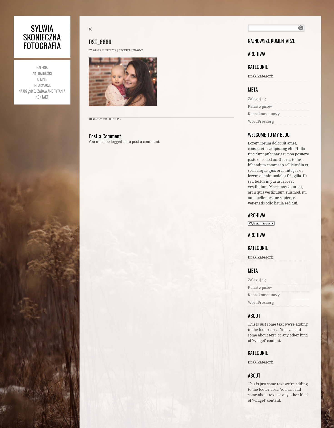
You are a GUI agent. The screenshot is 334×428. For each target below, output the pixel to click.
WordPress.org (261, 121)
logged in (119, 141)
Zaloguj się (257, 99)
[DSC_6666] (123, 110)
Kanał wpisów (260, 106)
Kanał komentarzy (264, 114)
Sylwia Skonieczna (104, 50)
